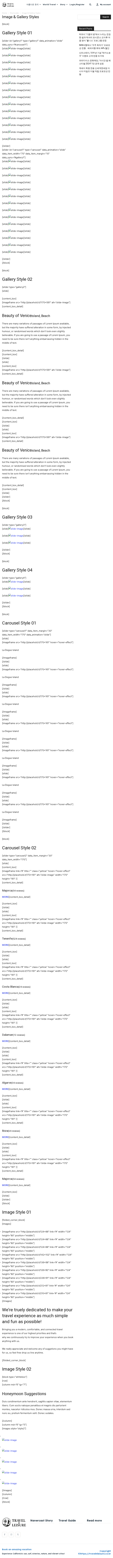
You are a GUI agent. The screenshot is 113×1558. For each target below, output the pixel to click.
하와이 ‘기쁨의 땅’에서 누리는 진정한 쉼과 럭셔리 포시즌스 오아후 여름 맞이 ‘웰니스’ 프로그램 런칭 (95, 37)
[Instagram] (11, 1534)
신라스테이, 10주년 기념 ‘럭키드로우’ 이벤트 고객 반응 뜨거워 (94, 54)
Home (4, 13)
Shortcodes (14, 13)
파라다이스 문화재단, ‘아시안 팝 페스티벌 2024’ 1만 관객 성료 (95, 62)
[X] (17, 1534)
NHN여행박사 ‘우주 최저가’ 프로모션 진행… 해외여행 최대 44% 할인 (94, 46)
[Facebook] (4, 1534)
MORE (5, 896)
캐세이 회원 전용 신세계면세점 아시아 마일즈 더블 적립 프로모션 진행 (94, 71)
